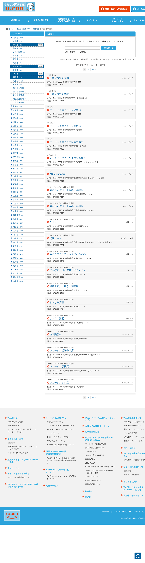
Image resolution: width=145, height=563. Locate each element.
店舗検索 (36, 29)
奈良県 (18, 211)
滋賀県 (18, 38)
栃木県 (18, 137)
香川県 (18, 242)
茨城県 (18, 134)
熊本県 (18, 266)
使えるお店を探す (23, 29)
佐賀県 (18, 258)
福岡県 (19, 254)
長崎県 (18, 262)
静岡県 (18, 188)
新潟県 (18, 161)
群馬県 (18, 141)
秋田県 (18, 122)
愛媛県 (18, 246)
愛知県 (19, 192)
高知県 (18, 250)
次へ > (93, 69)
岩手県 (18, 114)
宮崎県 (18, 273)
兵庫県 (18, 207)
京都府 (19, 200)
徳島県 (18, 238)
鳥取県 (18, 219)
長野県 (18, 180)
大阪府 (19, 203)
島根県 (18, 223)
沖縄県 (19, 281)
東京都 (19, 153)
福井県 (18, 172)
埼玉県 (18, 145)
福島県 (18, 130)
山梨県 (18, 176)
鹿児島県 (19, 277)
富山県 (18, 165)
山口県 (18, 235)
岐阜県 (18, 184)
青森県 (18, 110)
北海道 (19, 106)
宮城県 (18, 118)
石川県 (18, 168)
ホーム (11, 29)
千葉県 (18, 149)
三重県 (18, 196)
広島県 (18, 231)
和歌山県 (19, 215)
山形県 (18, 126)
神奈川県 (20, 157)
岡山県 (18, 227)
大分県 (18, 269)
